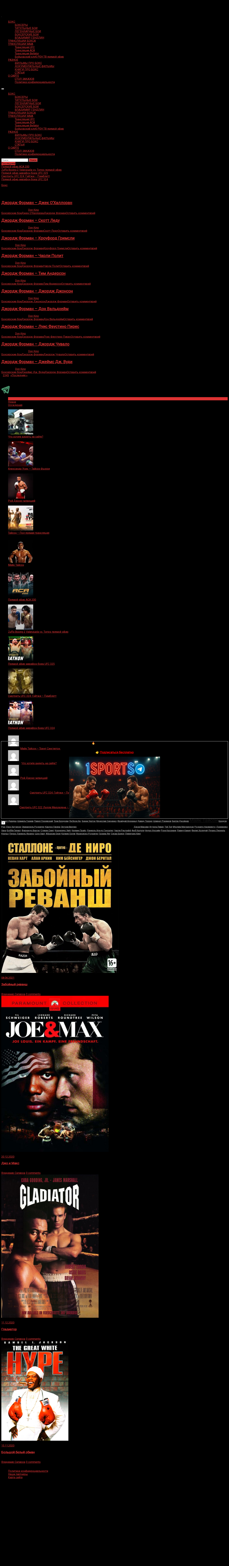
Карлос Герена (52, 827)
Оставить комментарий (80, 213)
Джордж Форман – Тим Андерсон (33, 273)
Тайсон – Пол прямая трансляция (28, 532)
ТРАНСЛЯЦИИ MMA (20, 44)
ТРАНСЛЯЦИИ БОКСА (22, 40)
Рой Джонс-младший (21, 500)
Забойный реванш (14, 984)
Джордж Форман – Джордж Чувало (35, 344)
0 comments (33, 994)
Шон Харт (40, 833)
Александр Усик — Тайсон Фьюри (29, 468)
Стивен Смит (47, 830)
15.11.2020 (7, 1445)
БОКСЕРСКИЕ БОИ (27, 34)
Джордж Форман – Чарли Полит (32, 255)
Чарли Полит (52, 266)
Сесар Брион (117, 833)
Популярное (15, 398)
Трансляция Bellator (27, 53)
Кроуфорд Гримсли (56, 248)
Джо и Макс (10, 1163)
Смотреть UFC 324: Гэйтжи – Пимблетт (32, 696)
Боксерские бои (11, 213)
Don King (33, 210)
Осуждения (15, 405)
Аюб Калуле (138, 830)
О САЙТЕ (13, 75)
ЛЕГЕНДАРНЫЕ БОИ (28, 31)
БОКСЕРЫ (21, 25)
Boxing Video (9, 4)
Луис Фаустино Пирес (57, 336)
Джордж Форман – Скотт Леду (30, 220)
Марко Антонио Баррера (105, 826)
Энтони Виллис (69, 827)
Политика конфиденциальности (35, 82)
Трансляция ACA (25, 50)
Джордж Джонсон (33, 301)
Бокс (4, 185)
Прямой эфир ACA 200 (22, 599)
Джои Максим (141, 827)
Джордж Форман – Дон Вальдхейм (35, 308)
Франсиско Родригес (87, 833)
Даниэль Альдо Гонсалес (100, 830)
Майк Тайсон (16, 565)
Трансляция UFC (25, 47)
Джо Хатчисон (13, 827)
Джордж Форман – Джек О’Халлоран (36, 202)
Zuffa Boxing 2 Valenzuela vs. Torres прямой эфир (38, 631)
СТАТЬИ (20, 72)
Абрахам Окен (53, 833)
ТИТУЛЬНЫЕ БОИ (26, 28)
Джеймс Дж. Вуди (33, 372)
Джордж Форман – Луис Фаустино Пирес (40, 326)
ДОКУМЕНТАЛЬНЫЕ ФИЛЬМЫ (34, 66)
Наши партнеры (18, 1474)
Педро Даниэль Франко (21, 833)
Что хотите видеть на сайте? (25, 436)
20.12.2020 (7, 1156)
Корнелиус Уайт (63, 830)
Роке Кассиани (168, 830)
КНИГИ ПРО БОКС (26, 69)
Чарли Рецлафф (122, 830)
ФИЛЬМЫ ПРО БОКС (28, 63)
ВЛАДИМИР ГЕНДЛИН (29, 37)
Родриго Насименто (205, 827)
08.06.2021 (7, 977)
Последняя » (19, 375)
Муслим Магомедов (183, 827)
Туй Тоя (168, 827)
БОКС (11, 21)
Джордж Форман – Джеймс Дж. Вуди (36, 361)
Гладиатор (9, 1329)
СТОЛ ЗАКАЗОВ (24, 79)
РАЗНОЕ (13, 59)
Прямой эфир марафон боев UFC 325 (31, 663)
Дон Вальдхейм (54, 319)
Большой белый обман (18, 1452)
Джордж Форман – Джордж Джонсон (37, 291)
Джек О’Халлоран (33, 213)
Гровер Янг (104, 833)
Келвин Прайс (79, 830)
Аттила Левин (156, 827)
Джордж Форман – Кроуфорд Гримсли (38, 238)
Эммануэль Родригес (33, 827)
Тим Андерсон (52, 283)
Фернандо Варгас (31, 830)
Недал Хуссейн (152, 830)
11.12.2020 (7, 1322)
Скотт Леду (51, 230)
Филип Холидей (199, 830)
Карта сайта (15, 1477)
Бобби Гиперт (14, 830)
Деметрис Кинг (133, 833)
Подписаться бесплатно (117, 752)
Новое (12, 401)
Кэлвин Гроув (68, 833)
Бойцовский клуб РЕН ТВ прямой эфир (39, 56)
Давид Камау (184, 830)
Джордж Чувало (54, 354)
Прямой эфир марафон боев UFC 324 (31, 728)
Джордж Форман (55, 213)
